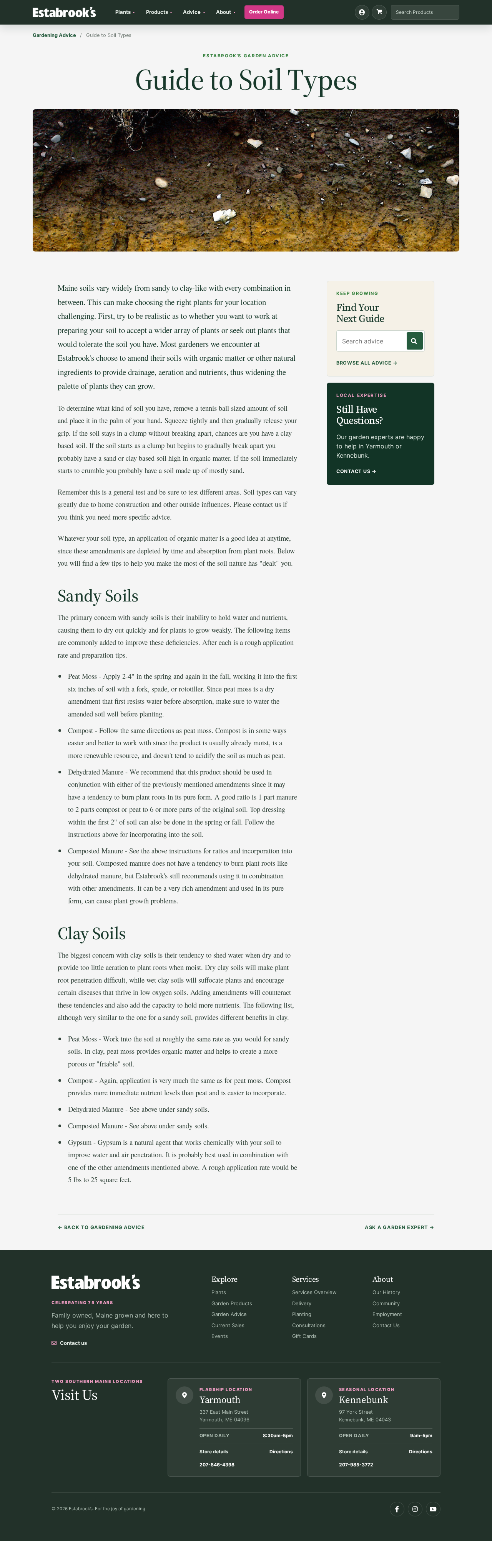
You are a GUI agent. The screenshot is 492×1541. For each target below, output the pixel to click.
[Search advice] (415, 341)
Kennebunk (363, 1399)
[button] (379, 12)
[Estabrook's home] (96, 1281)
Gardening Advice (54, 35)
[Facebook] (397, 1509)
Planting (301, 1314)
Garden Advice (229, 1314)
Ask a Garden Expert (399, 1227)
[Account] (362, 12)
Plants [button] (123, 12)
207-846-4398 (216, 1465)
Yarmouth (220, 1399)
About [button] (223, 12)
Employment (387, 1314)
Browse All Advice (367, 363)
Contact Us (356, 471)
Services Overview (314, 1292)
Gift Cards (304, 1336)
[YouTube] (433, 1509)
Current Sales (227, 1325)
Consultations (309, 1325)
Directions (281, 1451)
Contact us (73, 1343)
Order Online (264, 12)
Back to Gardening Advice (101, 1227)
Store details (213, 1451)
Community (386, 1303)
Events (219, 1336)
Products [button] (157, 12)
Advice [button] (192, 12)
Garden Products (231, 1303)
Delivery (301, 1303)
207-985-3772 (356, 1465)
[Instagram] (415, 1509)
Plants (218, 1292)
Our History (386, 1292)
